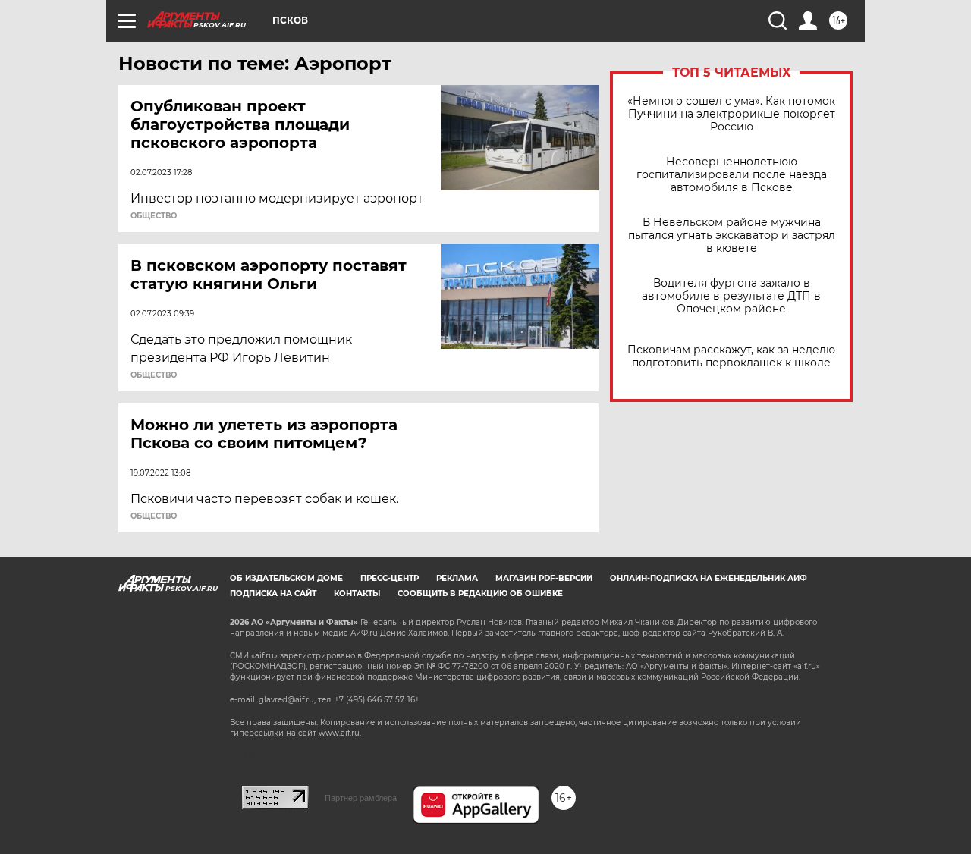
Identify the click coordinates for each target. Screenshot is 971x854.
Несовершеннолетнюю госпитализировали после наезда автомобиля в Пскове (731, 174)
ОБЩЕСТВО (153, 216)
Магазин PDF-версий (543, 578)
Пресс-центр (389, 578)
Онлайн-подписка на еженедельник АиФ (708, 578)
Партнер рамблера (361, 797)
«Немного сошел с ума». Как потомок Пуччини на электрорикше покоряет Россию (731, 114)
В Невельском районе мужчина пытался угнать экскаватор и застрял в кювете (731, 235)
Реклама (457, 578)
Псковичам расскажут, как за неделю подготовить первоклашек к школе (731, 356)
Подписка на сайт (273, 593)
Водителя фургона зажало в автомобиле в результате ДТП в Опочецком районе (731, 296)
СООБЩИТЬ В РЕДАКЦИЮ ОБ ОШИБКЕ (480, 593)
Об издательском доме (286, 578)
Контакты (357, 593)
